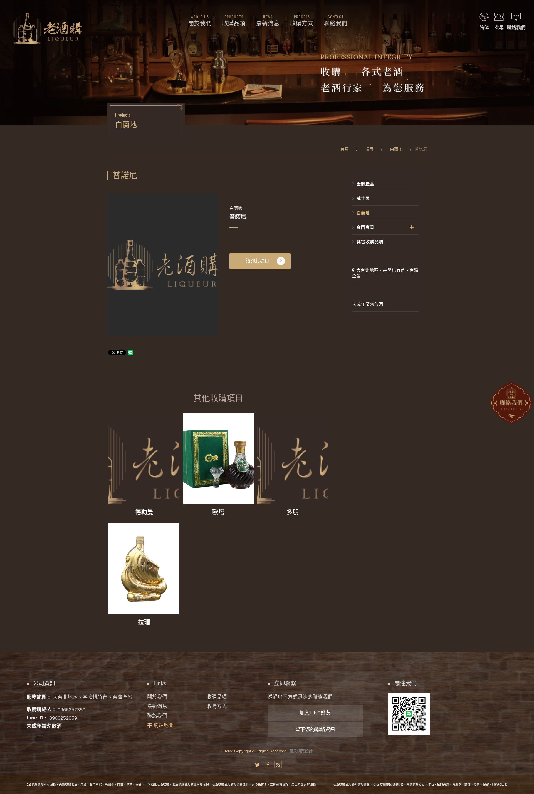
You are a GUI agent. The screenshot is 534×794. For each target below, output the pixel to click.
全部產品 (365, 184)
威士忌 (363, 198)
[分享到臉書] (267, 764)
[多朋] (292, 466)
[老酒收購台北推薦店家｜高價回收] (267, 62)
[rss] (278, 764)
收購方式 (217, 706)
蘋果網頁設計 (301, 751)
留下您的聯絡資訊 (315, 729)
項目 (369, 149)
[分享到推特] (257, 764)
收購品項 (217, 697)
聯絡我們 (157, 716)
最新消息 (157, 706)
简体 (484, 27)
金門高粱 (365, 227)
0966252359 (71, 709)
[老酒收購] (47, 28)
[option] (162, 264)
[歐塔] (218, 466)
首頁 (344, 149)
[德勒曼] (143, 466)
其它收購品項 (370, 241)
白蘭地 (396, 149)
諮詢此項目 (257, 261)
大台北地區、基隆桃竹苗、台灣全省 (385, 273)
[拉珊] (143, 576)
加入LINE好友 (315, 713)
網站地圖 (164, 725)
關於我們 (157, 697)
